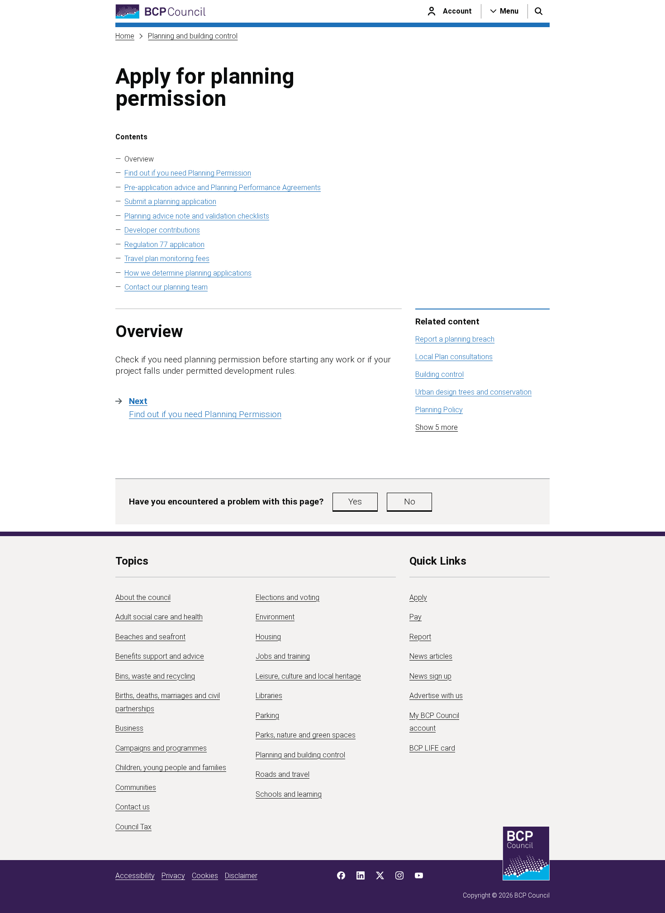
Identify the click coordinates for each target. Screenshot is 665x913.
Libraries (269, 695)
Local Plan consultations (454, 356)
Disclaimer (241, 875)
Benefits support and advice (159, 656)
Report (420, 636)
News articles (430, 656)
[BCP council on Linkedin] (360, 875)
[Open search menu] (539, 11)
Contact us (132, 807)
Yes (355, 501)
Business (129, 728)
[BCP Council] (160, 11)
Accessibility (135, 875)
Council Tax (133, 827)
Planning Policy (439, 409)
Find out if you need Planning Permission (187, 173)
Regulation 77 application (164, 244)
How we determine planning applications (188, 273)
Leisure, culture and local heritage (308, 676)
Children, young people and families (170, 767)
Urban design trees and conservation (473, 392)
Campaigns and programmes (161, 748)
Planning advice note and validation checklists (196, 216)
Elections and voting (287, 597)
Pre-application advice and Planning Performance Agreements (222, 187)
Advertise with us (436, 695)
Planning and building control (193, 36)
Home (124, 36)
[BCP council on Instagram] (399, 875)
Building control (439, 374)
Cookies (205, 875)
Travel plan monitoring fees (166, 258)
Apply (418, 597)
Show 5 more (436, 427)
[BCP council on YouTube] (419, 875)
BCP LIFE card (432, 748)
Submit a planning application (170, 201)
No (409, 501)
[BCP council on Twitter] (380, 875)
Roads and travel (282, 774)
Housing (268, 636)
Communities (135, 787)
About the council (143, 597)
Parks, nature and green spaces (306, 735)
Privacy (173, 875)
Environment (275, 617)
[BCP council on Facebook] (341, 875)
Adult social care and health (159, 617)
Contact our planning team (166, 287)
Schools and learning (289, 794)
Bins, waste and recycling (155, 676)
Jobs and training (283, 656)
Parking (267, 715)
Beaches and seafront (150, 636)
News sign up (430, 676)
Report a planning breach (454, 339)
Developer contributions (162, 230)
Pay (415, 617)
